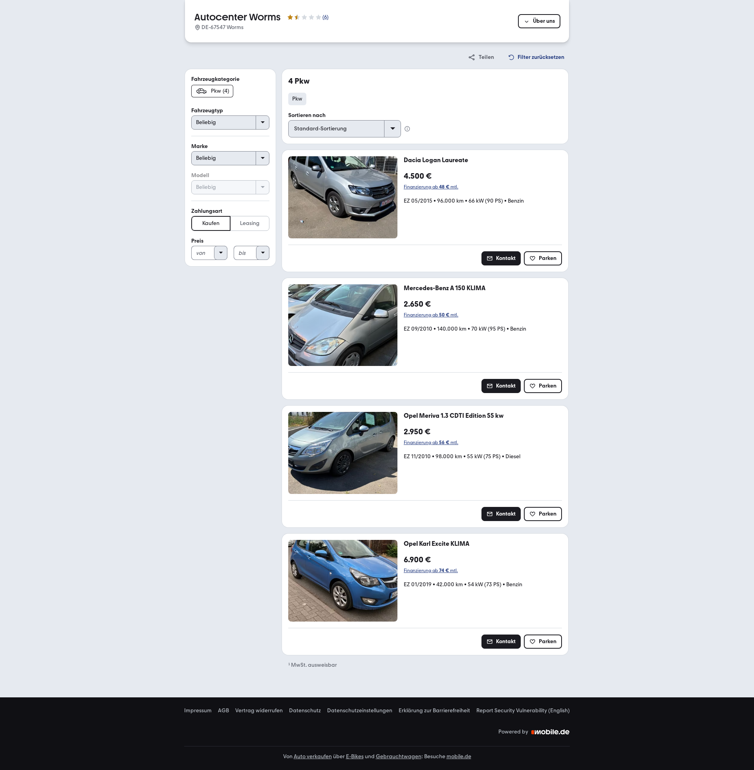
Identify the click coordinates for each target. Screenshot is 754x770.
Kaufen (211, 223)
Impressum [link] (198, 711)
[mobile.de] (550, 732)
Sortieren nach (307, 115)
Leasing (250, 223)
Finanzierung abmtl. (431, 187)
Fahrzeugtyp (207, 110)
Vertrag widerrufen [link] (259, 711)
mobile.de (459, 756)
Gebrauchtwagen (398, 756)
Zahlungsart (206, 211)
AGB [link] (223, 711)
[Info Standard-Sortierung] (407, 129)
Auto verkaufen (313, 756)
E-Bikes (355, 756)
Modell (200, 175)
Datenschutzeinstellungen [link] (359, 711)
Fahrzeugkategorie (215, 79)
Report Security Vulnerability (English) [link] (523, 711)
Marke (199, 146)
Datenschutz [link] (305, 711)
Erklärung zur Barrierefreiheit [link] (434, 711)
